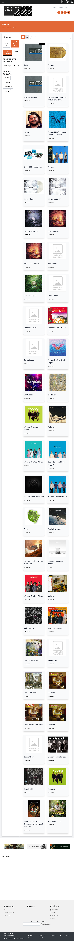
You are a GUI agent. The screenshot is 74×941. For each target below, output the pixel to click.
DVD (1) (7, 91)
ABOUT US (7, 915)
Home (5, 910)
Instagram (54, 915)
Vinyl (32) (7, 82)
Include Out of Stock (15, 43)
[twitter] (62, 12)
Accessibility (64, 935)
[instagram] (65, 12)
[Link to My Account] (67, 2)
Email (53, 918)
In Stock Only (6, 43)
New (16, 51)
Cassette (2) (8, 86)
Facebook (54, 910)
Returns (53, 935)
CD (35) (7, 78)
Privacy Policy (30, 936)
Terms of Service (42, 936)
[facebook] (58, 12)
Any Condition (8, 52)
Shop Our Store (9, 913)
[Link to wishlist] (62, 2)
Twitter (53, 913)
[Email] (68, 12)
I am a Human (46, 924)
